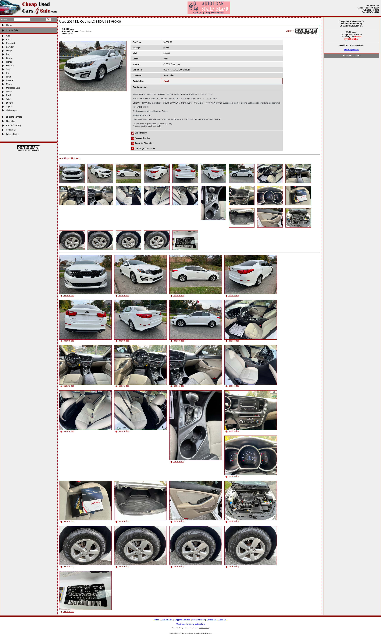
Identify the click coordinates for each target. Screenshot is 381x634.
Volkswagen (11, 110)
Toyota (9, 106)
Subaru (9, 103)
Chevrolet (10, 43)
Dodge (9, 51)
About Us (222, 620)
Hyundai (10, 66)
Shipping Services (14, 117)
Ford (8, 54)
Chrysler (10, 47)
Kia (7, 73)
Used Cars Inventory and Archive (190, 624)
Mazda (9, 84)
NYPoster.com (204, 628)
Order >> (290, 31)
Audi (8, 36)
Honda (9, 62)
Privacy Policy (12, 134)
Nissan (9, 92)
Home (9, 25)
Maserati (10, 80)
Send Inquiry (140, 133)
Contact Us (11, 130)
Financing (10, 121)
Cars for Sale (12, 30)
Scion (8, 99)
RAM (8, 95)
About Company (13, 125)
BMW (9, 39)
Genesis (9, 58)
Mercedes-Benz (13, 88)
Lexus (8, 77)
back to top (68, 296)
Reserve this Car (142, 138)
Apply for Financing (143, 143)
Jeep (8, 69)
